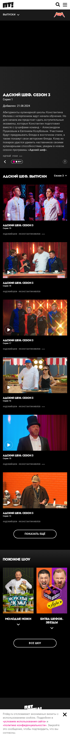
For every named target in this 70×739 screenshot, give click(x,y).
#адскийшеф (10, 234)
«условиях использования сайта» (24, 721)
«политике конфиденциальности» (24, 725)
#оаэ (15, 156)
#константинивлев (29, 234)
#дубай (7, 156)
